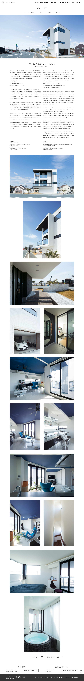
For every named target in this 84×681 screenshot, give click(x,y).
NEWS (73, 2)
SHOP (49, 12)
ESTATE (64, 2)
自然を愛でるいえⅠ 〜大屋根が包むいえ (55, 657)
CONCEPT (36, 2)
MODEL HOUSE (57, 2)
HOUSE (32, 12)
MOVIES (51, 2)
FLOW (41, 2)
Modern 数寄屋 (34, 657)
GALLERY (46, 2)
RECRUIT (78, 2)
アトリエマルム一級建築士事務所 (15, 677)
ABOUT (68, 2)
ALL (25, 12)
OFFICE (41, 12)
